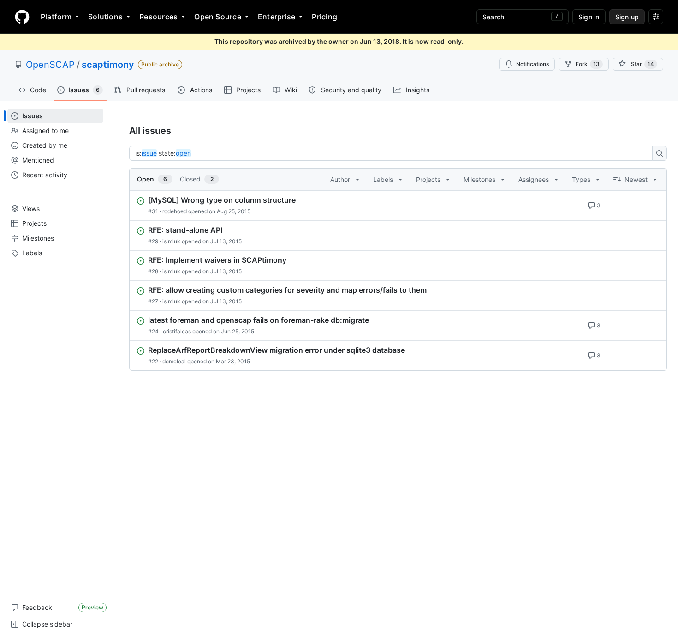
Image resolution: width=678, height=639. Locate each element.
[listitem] (398, 205)
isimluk (171, 241)
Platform (56, 16)
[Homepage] (22, 16)
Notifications (532, 63)
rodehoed (174, 211)
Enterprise (276, 16)
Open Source (217, 16)
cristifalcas (177, 331)
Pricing (324, 16)
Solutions (105, 16)
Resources (158, 16)
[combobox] (393, 153)
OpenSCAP (50, 64)
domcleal (174, 361)
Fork (588, 63)
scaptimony (108, 64)
